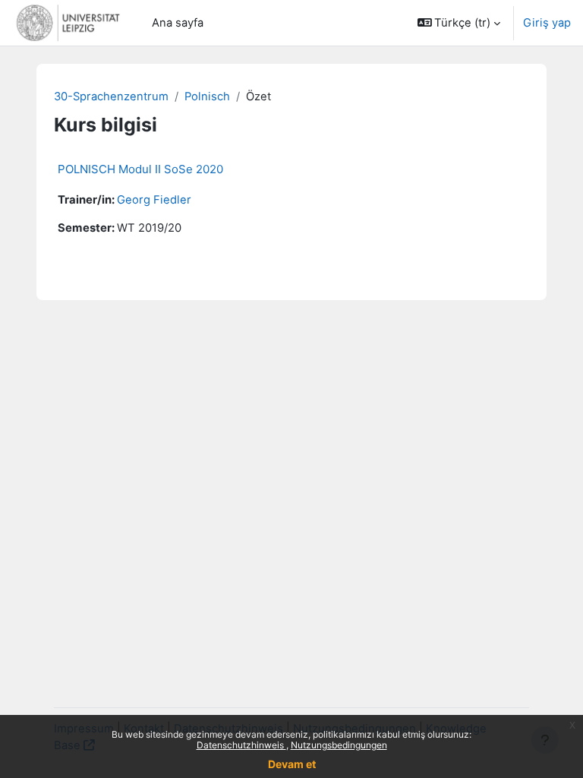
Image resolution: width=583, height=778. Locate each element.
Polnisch (207, 96)
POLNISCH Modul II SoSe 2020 (140, 169)
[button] (459, 23)
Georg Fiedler (154, 200)
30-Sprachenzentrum (111, 96)
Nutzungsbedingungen (339, 745)
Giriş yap (547, 23)
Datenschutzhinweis (241, 745)
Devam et (292, 763)
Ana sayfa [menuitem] (177, 23)
